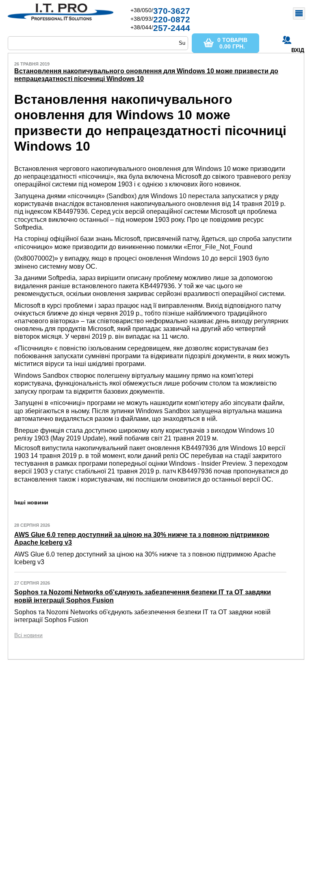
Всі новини (28, 635)
